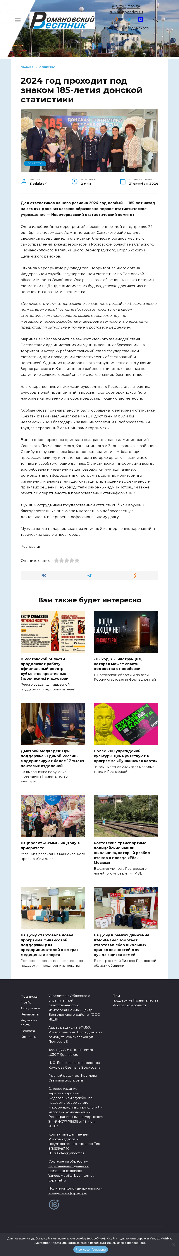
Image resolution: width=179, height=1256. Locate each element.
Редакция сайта (29, 1022)
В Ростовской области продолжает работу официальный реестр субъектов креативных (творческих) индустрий (45, 669)
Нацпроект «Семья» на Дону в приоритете (50, 845)
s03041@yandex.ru (126, 12)
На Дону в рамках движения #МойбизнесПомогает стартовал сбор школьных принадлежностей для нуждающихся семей (121, 945)
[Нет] (173, 1244)
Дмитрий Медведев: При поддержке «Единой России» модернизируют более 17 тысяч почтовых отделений (52, 758)
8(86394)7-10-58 (126, 7)
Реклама (28, 1031)
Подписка (29, 996)
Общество (35, 163)
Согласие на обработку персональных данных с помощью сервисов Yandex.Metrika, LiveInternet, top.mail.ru (71, 1170)
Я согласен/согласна (91, 1249)
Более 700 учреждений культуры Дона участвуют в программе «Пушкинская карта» (125, 756)
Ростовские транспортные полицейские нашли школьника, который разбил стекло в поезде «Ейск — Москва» (122, 853)
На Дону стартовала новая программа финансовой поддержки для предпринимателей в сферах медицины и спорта (49, 945)
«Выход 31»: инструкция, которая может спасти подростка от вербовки (118, 664)
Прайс (26, 1002)
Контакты (28, 1037)
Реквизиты (30, 1014)
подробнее (96, 1238)
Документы (30, 1008)
